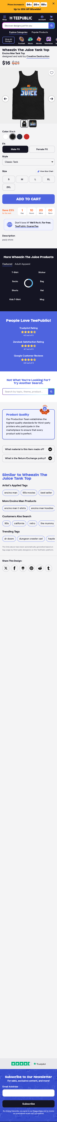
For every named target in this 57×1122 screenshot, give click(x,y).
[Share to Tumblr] (48, 568)
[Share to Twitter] (6, 568)
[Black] (12, 136)
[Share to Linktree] (23, 568)
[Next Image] (51, 99)
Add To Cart (28, 199)
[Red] (26, 136)
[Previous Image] (5, 99)
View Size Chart (46, 171)
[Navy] (19, 136)
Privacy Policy (38, 1111)
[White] (5, 136)
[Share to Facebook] (14, 568)
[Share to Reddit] (40, 568)
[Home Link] (20, 18)
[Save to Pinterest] (31, 568)
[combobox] (25, 26)
